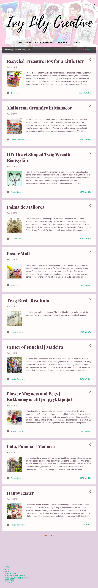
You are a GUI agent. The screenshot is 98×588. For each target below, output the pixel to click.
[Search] (94, 5)
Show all (88, 50)
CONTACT (77, 42)
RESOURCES (63, 42)
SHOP (28, 42)
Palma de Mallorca (25, 207)
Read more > (85, 140)
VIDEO (19, 42)
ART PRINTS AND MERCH (15, 576)
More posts (49, 536)
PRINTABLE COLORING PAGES (17, 578)
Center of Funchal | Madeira (35, 347)
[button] (89, 59)
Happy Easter (20, 493)
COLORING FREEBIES (44, 42)
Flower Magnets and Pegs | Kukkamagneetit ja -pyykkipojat (39, 396)
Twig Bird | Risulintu (28, 300)
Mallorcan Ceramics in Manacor (39, 108)
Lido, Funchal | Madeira (31, 446)
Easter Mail (18, 253)
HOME (7, 567)
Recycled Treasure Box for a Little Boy (45, 61)
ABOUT (7, 569)
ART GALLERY (10, 574)
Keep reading (85, 93)
